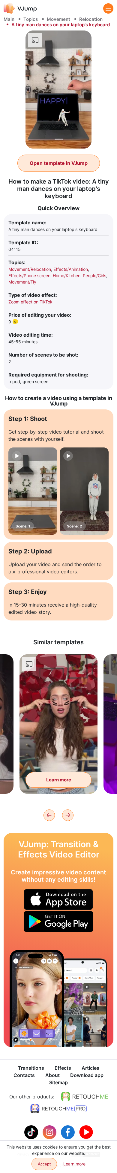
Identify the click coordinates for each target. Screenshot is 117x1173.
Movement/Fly (22, 281)
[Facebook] (68, 1132)
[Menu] (108, 8)
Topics (30, 19)
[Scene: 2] (84, 491)
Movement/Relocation (29, 269)
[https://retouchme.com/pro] (58, 1108)
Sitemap (58, 1082)
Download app (87, 1075)
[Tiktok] (32, 1132)
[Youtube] (86, 1132)
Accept (44, 1164)
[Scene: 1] (32, 491)
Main (9, 19)
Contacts (24, 1075)
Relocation (91, 19)
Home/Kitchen (66, 275)
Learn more (58, 780)
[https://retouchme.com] (84, 1096)
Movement (58, 19)
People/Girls (94, 275)
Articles (90, 1068)
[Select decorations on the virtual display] (37, 998)
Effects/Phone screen (29, 275)
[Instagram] (50, 1132)
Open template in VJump (59, 163)
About (52, 1075)
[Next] (68, 815)
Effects (63, 1068)
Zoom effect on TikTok (30, 301)
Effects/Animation (70, 269)
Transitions (31, 1068)
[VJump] (20, 8)
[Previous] (49, 815)
